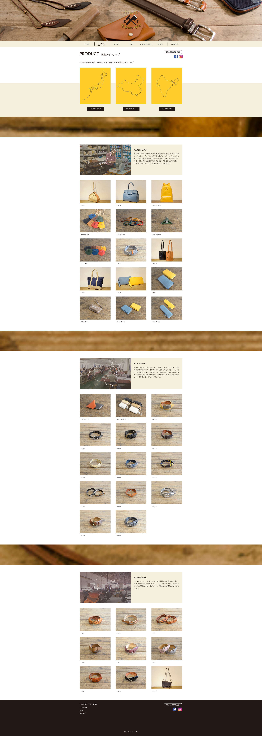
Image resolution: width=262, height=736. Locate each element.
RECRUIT (83, 713)
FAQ (81, 710)
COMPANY (83, 707)
